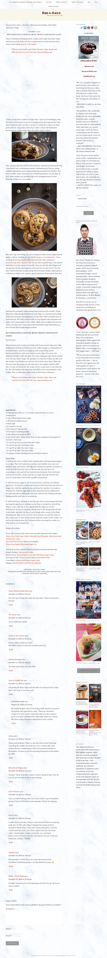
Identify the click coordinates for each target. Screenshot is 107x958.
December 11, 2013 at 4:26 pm (19, 662)
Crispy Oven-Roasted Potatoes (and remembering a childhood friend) (81, 569)
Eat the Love (49, 955)
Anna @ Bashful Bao (16, 680)
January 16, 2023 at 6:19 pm (21, 705)
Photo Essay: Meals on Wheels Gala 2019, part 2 (88, 620)
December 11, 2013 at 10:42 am (20, 639)
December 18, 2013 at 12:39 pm (20, 879)
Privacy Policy (71, 955)
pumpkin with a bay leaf (29, 260)
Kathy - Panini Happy (16, 876)
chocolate (36, 569)
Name (9, 929)
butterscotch (21, 571)
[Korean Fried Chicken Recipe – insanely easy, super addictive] (88, 507)
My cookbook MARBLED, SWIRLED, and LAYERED (95, 568)
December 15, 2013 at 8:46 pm (20, 818)
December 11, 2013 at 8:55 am (20, 618)
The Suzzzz (13, 615)
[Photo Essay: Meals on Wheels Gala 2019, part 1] (88, 660)
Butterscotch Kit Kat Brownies (30, 563)
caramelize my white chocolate (17, 263)
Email (9, 936)
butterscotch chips (33, 571)
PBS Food (95, 351)
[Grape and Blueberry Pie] (95, 539)
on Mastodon (88, 33)
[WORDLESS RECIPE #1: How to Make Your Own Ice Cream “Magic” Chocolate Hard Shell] (82, 699)
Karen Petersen (14, 792)
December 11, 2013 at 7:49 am (19, 594)
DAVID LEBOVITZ (85, 185)
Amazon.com (92, 750)
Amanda (12, 852)
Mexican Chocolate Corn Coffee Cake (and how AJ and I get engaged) (82, 543)
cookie (42, 569)
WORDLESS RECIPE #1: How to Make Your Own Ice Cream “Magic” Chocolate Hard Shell (82, 703)
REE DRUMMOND (85, 146)
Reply (11, 605)
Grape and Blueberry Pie (94, 542)
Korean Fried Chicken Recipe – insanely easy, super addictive (88, 511)
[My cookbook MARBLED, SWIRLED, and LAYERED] (95, 565)
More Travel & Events (89, 670)
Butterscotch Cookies (26, 552)
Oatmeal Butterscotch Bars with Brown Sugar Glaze (35, 555)
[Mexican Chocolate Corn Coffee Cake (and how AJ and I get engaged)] (82, 539)
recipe (32, 573)
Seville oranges (36, 257)
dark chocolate (51, 571)
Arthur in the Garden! (16, 636)
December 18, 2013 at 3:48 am (20, 856)
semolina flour (50, 257)
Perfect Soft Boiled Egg (82, 467)
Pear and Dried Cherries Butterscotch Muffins (22, 542)
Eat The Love (53, 13)
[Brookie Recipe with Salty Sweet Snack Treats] (88, 423)
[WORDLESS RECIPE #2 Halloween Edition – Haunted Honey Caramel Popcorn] (95, 702)
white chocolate (40, 573)
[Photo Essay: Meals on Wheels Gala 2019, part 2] (88, 618)
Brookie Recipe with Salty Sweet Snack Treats (88, 425)
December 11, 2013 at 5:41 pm (19, 684)
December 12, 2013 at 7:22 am (20, 739)
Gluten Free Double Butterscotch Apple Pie (21, 544)
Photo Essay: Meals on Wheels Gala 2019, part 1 (88, 663)
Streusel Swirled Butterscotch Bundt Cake (35, 558)
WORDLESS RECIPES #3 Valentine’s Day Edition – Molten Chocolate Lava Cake (81, 732)
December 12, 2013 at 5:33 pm (20, 795)
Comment (10, 909)
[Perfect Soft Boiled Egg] (88, 465)
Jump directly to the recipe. (26, 44)
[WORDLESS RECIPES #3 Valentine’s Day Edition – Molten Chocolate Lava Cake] (82, 728)
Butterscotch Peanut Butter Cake (28, 560)
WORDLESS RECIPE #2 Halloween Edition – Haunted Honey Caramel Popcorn (94, 706)
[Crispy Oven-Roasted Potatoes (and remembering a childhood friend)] (82, 565)
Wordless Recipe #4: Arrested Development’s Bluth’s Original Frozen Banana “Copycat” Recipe (95, 733)
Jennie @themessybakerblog (18, 591)
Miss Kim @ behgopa (16, 768)
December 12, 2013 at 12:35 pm (20, 771)
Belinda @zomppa (15, 659)
